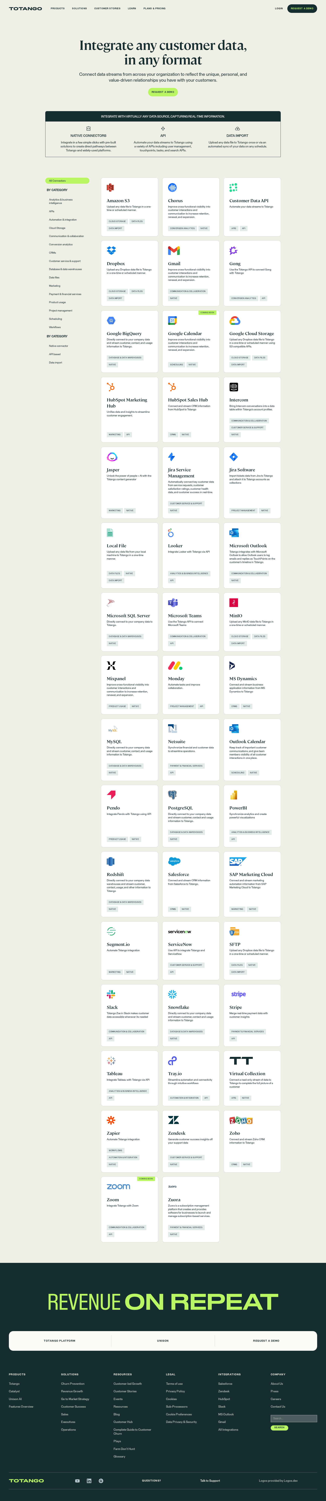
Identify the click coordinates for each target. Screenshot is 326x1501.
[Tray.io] (190, 1078)
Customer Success (73, 1406)
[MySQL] (129, 750)
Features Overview (21, 1406)
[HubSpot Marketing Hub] (129, 410)
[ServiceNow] (190, 951)
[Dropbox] (129, 273)
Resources (121, 1406)
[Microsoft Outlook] (252, 555)
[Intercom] (252, 410)
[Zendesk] (190, 1141)
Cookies (171, 1399)
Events (118, 1399)
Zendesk (223, 1391)
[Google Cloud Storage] (252, 342)
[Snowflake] (190, 1015)
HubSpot (224, 1399)
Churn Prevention (73, 1383)
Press (274, 1391)
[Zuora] (190, 1209)
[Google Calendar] (190, 342)
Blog (117, 1414)
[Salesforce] (190, 884)
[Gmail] (190, 273)
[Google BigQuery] (129, 342)
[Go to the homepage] (25, 8)
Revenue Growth (72, 1391)
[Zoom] (129, 1209)
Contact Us (278, 1406)
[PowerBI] (252, 816)
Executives (68, 1422)
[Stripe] (252, 1015)
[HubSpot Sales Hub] (190, 410)
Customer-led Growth (128, 1383)
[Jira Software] (252, 482)
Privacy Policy (175, 1391)
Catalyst (14, 1391)
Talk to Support (210, 1480)
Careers (276, 1399)
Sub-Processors (177, 1406)
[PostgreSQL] (190, 816)
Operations (68, 1429)
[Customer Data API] (252, 207)
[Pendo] (129, 816)
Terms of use (174, 1383)
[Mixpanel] (129, 685)
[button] (58, 8)
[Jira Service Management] (190, 482)
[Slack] (129, 1015)
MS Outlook (226, 1414)
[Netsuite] (190, 750)
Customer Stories (125, 1391)
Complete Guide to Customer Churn (132, 1431)
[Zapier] (129, 1141)
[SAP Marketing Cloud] (252, 884)
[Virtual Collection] (252, 1078)
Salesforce (225, 1383)
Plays (117, 1441)
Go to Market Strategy (75, 1399)
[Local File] (129, 555)
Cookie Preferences (179, 1414)
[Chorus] (190, 207)
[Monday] (190, 685)
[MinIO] (252, 622)
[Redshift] (129, 884)
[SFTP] (252, 951)
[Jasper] (129, 482)
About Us (277, 1383)
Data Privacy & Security (181, 1422)
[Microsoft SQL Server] (129, 622)
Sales (64, 1414)
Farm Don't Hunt (124, 1449)
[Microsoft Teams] (190, 622)
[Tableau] (129, 1078)
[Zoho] (252, 1141)
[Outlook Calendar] (252, 750)
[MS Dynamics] (252, 685)
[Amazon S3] (129, 207)
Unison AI (15, 1399)
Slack (221, 1406)
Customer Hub (123, 1422)
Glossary (119, 1456)
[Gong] (252, 273)
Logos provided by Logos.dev (278, 1480)
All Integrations (228, 1429)
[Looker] (190, 555)
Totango (14, 1383)
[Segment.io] (129, 951)
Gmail (222, 1422)
